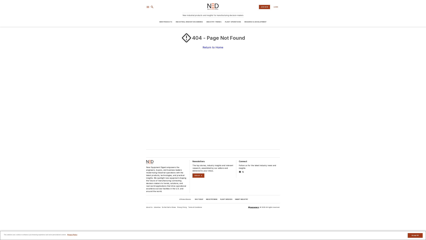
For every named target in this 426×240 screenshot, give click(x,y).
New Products (165, 22)
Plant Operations (233, 22)
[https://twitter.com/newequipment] (243, 172)
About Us (149, 207)
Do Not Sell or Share (169, 207)
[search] (152, 7)
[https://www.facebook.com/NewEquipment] (240, 172)
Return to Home (213, 47)
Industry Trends (213, 22)
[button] (148, 7)
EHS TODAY (199, 199)
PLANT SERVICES (226, 199)
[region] (213, 235)
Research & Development (256, 22)
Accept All (415, 235)
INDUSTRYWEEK (212, 199)
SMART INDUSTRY (241, 199)
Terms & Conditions (195, 207)
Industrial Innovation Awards (189, 22)
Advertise (157, 207)
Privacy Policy (182, 207)
